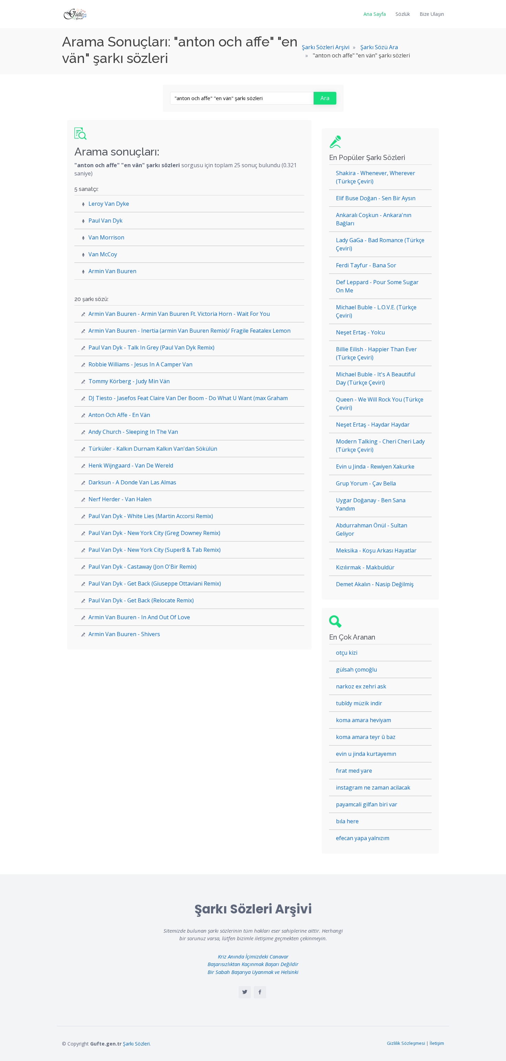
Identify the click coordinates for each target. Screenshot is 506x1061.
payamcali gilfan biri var (366, 804)
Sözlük (403, 14)
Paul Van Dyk (105, 220)
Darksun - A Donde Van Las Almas (132, 482)
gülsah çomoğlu (356, 669)
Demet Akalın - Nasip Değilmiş (375, 584)
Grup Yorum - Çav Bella (366, 483)
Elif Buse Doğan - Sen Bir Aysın (375, 198)
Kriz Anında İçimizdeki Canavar (253, 956)
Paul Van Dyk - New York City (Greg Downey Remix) (154, 533)
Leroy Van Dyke (108, 203)
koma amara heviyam (363, 720)
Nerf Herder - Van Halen (119, 499)
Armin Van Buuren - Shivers (124, 634)
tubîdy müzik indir (359, 703)
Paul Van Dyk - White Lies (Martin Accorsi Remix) (150, 516)
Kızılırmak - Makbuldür (365, 567)
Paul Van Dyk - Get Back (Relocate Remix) (141, 600)
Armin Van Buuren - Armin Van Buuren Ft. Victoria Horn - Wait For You (179, 314)
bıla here (347, 821)
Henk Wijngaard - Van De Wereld (130, 465)
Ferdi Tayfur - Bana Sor (366, 265)
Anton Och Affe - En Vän (119, 415)
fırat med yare (354, 770)
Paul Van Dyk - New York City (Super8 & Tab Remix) (154, 550)
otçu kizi (346, 652)
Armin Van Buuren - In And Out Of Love (139, 617)
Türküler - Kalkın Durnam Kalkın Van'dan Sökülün (152, 448)
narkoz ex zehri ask (361, 686)
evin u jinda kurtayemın (366, 754)
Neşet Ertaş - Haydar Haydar (373, 424)
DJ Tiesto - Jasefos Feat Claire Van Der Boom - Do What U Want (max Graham (188, 398)
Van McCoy (102, 254)
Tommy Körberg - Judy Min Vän (129, 381)
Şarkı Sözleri (136, 1043)
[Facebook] (260, 992)
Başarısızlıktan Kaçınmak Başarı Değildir (253, 964)
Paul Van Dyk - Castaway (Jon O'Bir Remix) (142, 566)
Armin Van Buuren (112, 271)
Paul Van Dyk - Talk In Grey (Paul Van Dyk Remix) (151, 347)
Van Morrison (106, 237)
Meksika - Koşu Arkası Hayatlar (376, 550)
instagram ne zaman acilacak (373, 787)
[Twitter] (245, 992)
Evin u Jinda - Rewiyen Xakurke (375, 466)
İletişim (437, 1043)
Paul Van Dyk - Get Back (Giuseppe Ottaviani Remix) (154, 583)
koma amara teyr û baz (366, 737)
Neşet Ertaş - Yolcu (360, 332)
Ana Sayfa (374, 14)
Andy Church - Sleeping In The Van (133, 432)
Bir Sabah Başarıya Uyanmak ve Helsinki (253, 971)
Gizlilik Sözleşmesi (406, 1043)
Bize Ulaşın (432, 14)
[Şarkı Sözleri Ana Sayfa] (75, 14)
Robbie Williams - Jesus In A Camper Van (140, 364)
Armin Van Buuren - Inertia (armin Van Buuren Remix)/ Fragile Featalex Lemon (189, 330)
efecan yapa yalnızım (362, 838)
